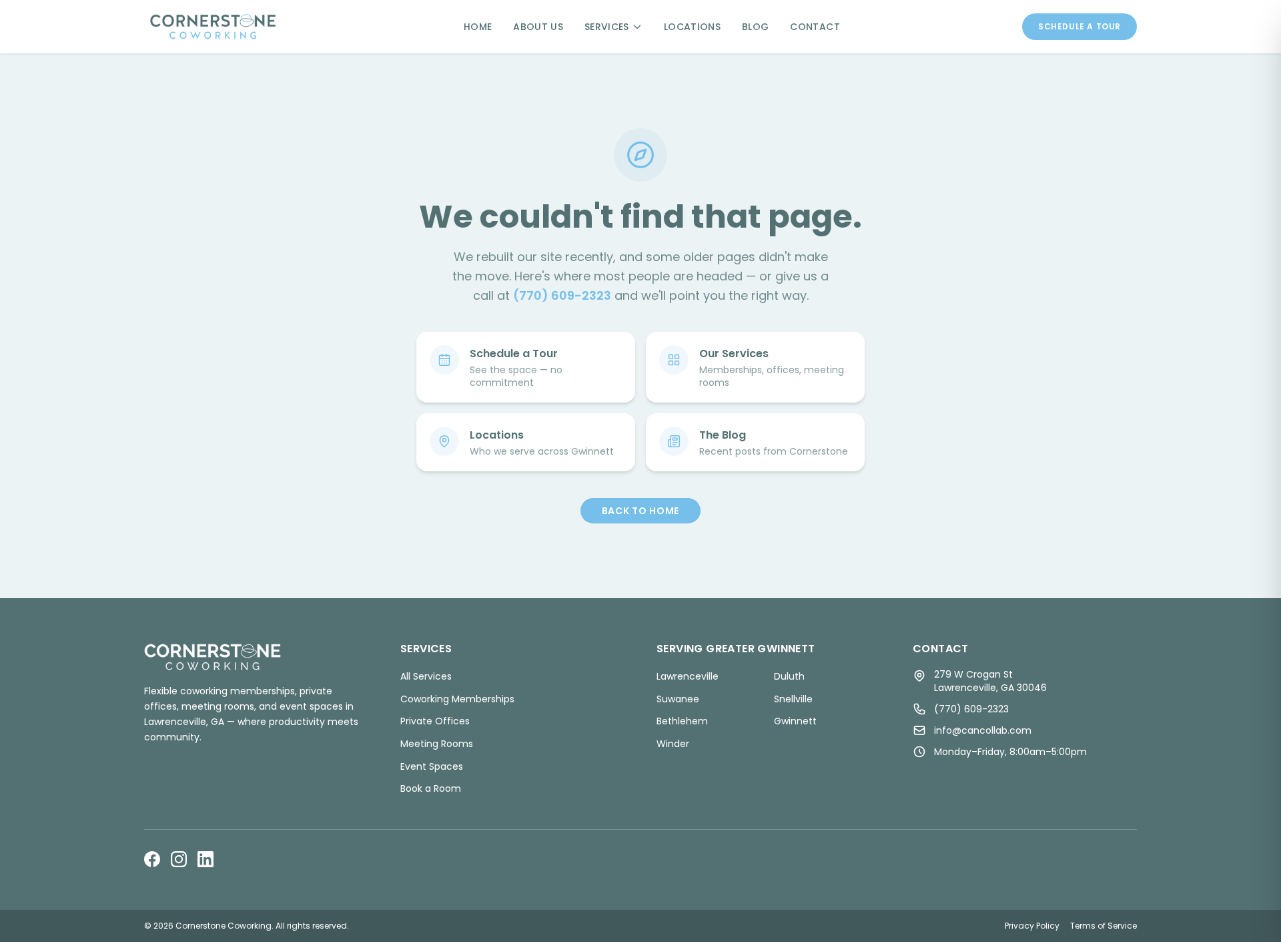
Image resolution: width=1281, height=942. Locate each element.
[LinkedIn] (205, 859)
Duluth (789, 676)
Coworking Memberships (457, 699)
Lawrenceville (688, 676)
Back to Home (640, 510)
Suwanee (678, 699)
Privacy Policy (1032, 926)
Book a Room (430, 788)
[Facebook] (152, 859)
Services (606, 26)
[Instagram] (179, 859)
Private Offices (435, 721)
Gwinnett (795, 721)
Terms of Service (1103, 926)
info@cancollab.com (982, 730)
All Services (426, 676)
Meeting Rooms (436, 743)
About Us (538, 26)
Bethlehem (682, 721)
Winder (673, 743)
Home (478, 26)
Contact (814, 26)
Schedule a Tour (1079, 26)
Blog (755, 26)
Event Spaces (431, 766)
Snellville (793, 699)
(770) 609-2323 (562, 295)
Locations (692, 26)
